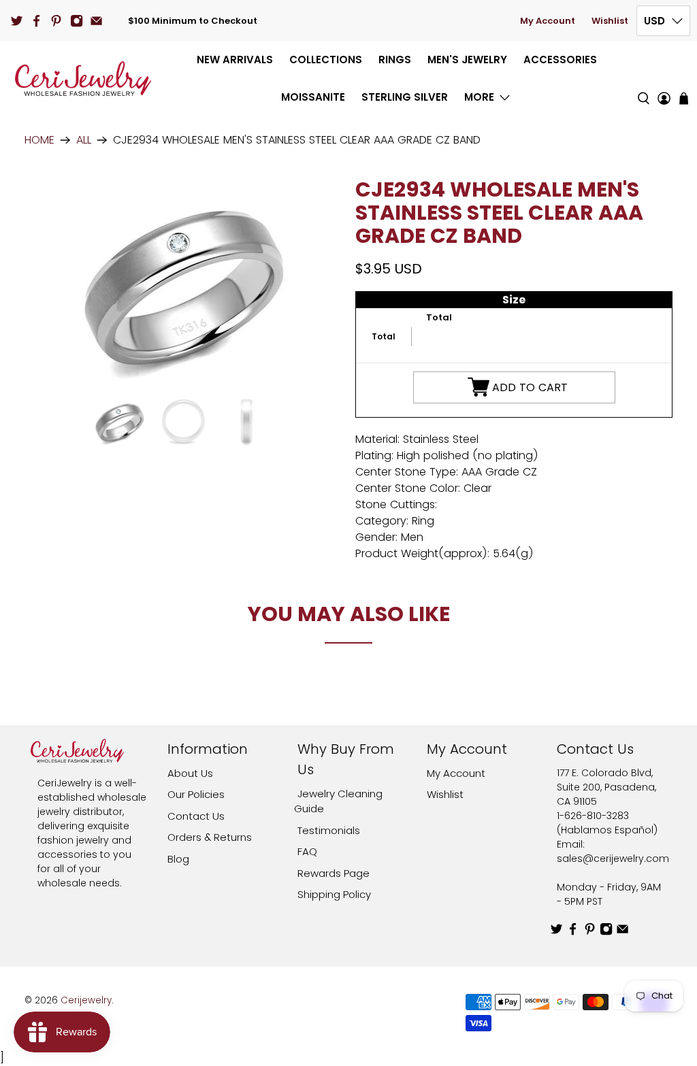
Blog (178, 859)
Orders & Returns (209, 837)
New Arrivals (235, 59)
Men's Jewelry (467, 59)
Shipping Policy (334, 894)
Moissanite (313, 97)
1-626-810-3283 (593, 815)
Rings (394, 59)
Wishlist (609, 20)
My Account (547, 20)
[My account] (664, 78)
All (83, 140)
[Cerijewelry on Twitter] (16, 20)
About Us (190, 773)
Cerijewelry (86, 1000)
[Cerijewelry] (83, 78)
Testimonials (328, 830)
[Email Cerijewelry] (96, 20)
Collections (325, 59)
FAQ (307, 851)
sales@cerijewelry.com (613, 858)
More (479, 97)
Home (39, 140)
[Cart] (683, 98)
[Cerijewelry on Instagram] (76, 20)
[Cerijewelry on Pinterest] (56, 20)
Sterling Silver (404, 97)
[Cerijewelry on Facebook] (36, 20)
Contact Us (196, 816)
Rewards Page (333, 873)
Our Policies (196, 794)
